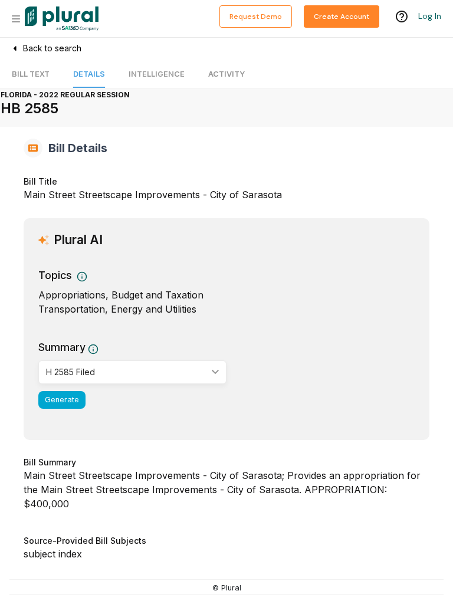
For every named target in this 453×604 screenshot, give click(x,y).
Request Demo (255, 16)
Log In (429, 16)
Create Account (341, 16)
